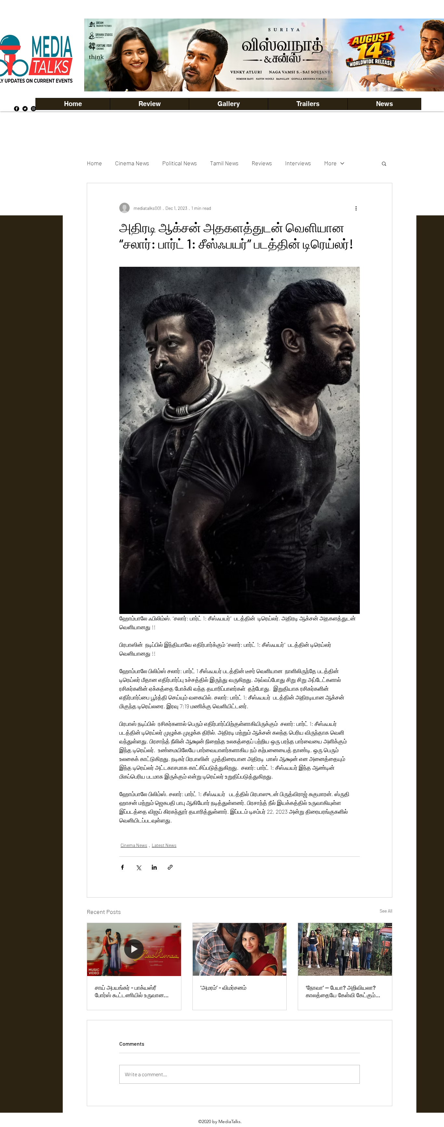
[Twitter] (25, 108)
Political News (179, 163)
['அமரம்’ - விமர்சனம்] (240, 949)
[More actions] (356, 208)
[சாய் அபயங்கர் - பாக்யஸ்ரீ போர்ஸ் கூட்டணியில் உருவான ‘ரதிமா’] (134, 949)
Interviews (298, 163)
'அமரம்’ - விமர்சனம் (223, 987)
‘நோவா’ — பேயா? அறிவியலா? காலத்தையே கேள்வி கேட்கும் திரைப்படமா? (341, 991)
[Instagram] (33, 108)
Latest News (164, 845)
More (330, 163)
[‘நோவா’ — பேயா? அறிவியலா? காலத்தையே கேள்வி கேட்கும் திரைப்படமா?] (345, 949)
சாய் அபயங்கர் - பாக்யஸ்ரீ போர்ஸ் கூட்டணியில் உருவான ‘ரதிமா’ (129, 991)
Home (94, 163)
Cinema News (132, 163)
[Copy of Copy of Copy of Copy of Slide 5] (297, 76)
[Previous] (100, 55)
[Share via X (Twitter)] (138, 867)
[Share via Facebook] (122, 867)
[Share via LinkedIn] (154, 867)
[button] (228, 104)
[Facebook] (16, 108)
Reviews (262, 163)
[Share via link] (170, 867)
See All (386, 911)
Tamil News (224, 163)
